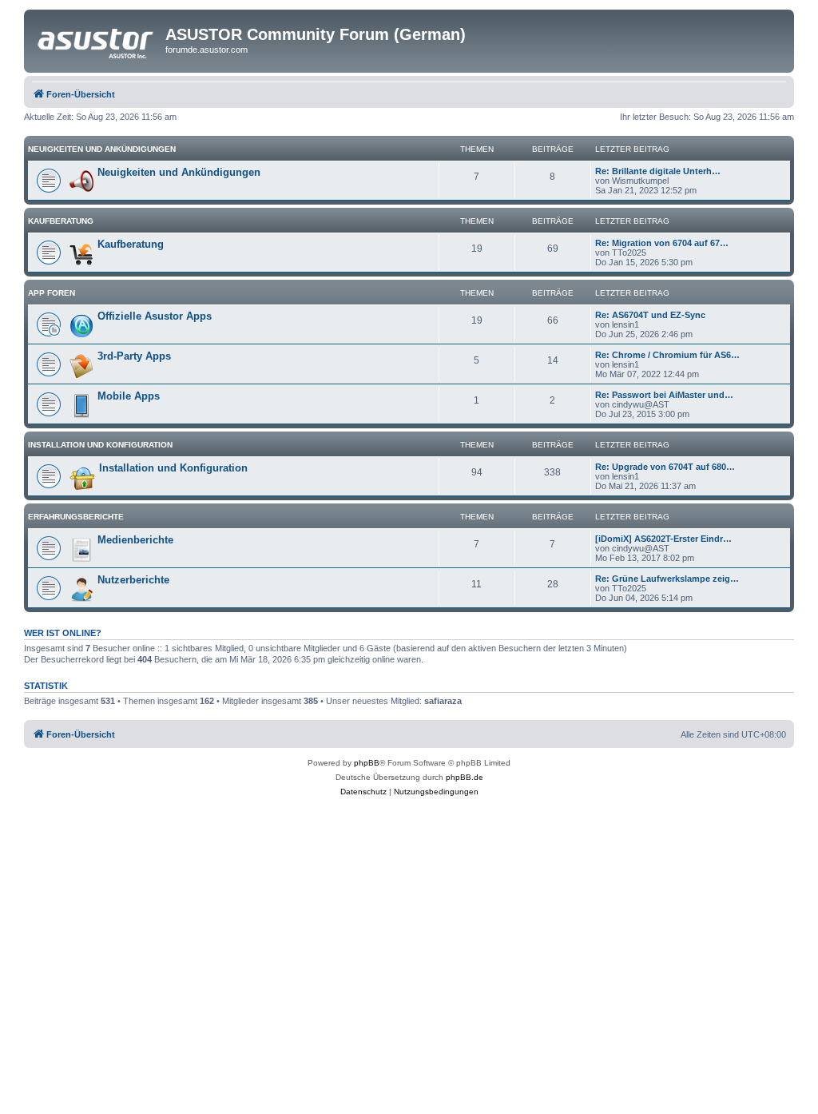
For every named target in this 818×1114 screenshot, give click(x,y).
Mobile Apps (128, 396)
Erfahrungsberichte (76, 516)
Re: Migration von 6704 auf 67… (662, 243)
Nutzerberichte (133, 580)
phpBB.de (464, 777)
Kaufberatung (60, 221)
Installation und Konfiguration (100, 444)
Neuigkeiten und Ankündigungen (102, 149)
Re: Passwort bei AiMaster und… (664, 395)
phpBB (366, 762)
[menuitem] (363, 792)
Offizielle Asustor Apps (154, 316)
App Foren (51, 292)
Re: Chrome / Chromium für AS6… (667, 355)
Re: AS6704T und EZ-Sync (650, 315)
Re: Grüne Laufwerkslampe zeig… (667, 578)
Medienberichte (135, 540)
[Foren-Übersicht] (96, 39)
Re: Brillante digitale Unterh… (658, 171)
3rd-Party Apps (134, 356)
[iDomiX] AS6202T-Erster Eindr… (663, 538)
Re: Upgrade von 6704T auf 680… (665, 466)
